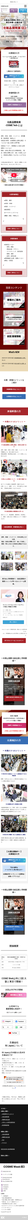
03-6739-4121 (6, 1179)
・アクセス (4, 1142)
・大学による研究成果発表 (8, 1122)
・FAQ (2, 1140)
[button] (14, 10)
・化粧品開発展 (5, 1117)
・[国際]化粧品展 (5, 1119)
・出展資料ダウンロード (7, 1114)
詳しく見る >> (13, 622)
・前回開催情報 (5, 1125)
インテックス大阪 (7, 1174)
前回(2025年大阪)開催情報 (8, 1149)
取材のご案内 (4, 1155)
